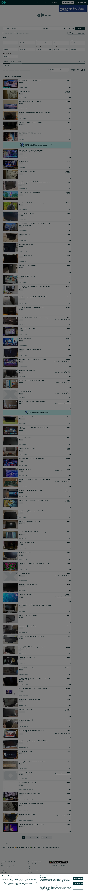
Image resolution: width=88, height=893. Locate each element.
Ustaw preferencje (78, 888)
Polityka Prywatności (20, 884)
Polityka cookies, (12, 884)
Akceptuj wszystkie (78, 878)
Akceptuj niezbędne (78, 883)
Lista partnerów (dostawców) (46, 890)
